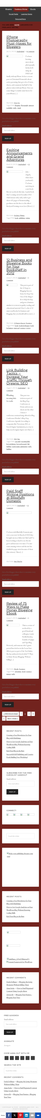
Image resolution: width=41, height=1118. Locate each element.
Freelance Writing (19, 215)
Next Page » (12, 718)
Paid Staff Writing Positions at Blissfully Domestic (20, 496)
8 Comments (30, 51)
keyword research (22, 444)
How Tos (17, 103)
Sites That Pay (18, 561)
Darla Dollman (11, 982)
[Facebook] (9, 1115)
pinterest (31, 105)
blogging (17, 105)
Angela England (20, 3)
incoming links (25, 441)
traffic (15, 108)
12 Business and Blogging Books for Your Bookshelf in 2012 (19, 266)
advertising (18, 671)
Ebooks (16, 669)
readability (9, 108)
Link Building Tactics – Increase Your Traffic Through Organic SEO (19, 376)
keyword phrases (11, 444)
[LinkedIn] (26, 1115)
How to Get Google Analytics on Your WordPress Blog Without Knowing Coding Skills (19, 744)
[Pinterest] (21, 1115)
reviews (28, 328)
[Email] (32, 1115)
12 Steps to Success (19, 323)
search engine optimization (19, 446)
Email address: (7, 126)
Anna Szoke (10, 988)
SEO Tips (17, 439)
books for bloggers (24, 326)
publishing (22, 218)
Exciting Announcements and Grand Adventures (19, 155)
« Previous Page (10, 714)
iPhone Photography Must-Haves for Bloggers (19, 42)
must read (16, 328)
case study (18, 441)
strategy (8, 674)
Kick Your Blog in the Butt (15, 751)
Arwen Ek (9, 994)
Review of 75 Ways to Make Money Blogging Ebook (19, 608)
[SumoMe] (38, 1115)
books (16, 218)
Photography (24, 105)
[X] (15, 1115)
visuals (19, 108)
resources (22, 328)
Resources (29, 323)
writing (28, 218)
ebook (23, 671)
